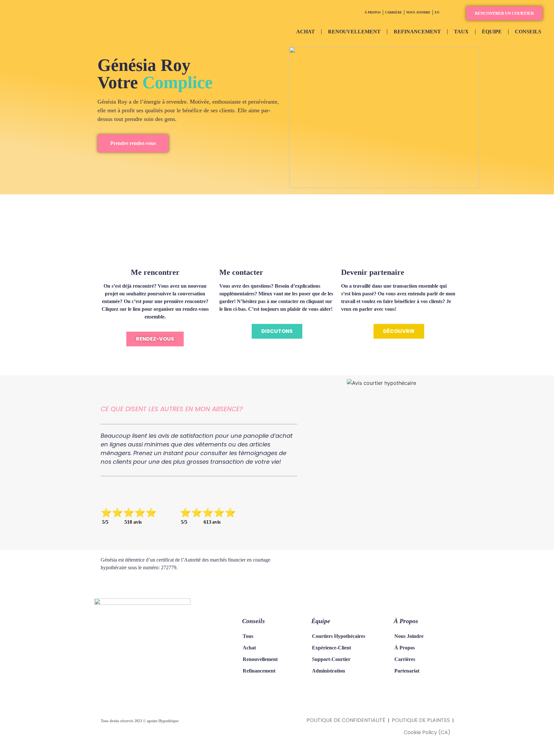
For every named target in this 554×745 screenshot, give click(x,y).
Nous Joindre (409, 636)
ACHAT (305, 31)
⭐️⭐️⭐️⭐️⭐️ (129, 512)
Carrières (404, 659)
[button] (504, 13)
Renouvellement (260, 659)
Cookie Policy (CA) (427, 732)
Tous (248, 636)
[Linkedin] (139, 683)
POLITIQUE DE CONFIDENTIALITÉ (345, 720)
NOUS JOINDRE (418, 12)
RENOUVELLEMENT (354, 31)
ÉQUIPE (492, 31)
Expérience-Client (331, 647)
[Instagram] (126, 683)
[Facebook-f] (113, 683)
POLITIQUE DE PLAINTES (421, 720)
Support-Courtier (331, 659)
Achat (249, 647)
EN (437, 12)
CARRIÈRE (393, 12)
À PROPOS (373, 12)
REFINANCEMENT (417, 31)
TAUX (461, 31)
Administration (328, 670)
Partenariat (406, 670)
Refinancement (259, 670)
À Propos (404, 647)
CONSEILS (528, 31)
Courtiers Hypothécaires (338, 636)
